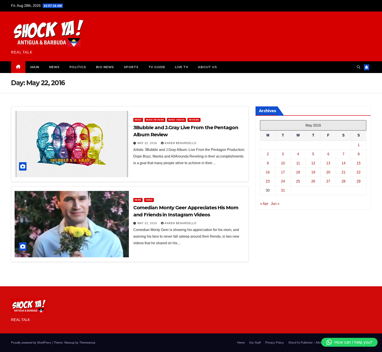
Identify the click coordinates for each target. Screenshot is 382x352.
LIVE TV (181, 67)
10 (283, 163)
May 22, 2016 (148, 143)
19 (313, 172)
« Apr (264, 203)
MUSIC (138, 120)
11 (298, 163)
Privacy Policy (274, 342)
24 (283, 181)
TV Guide (156, 67)
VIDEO (149, 200)
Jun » (275, 203)
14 (344, 163)
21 (344, 172)
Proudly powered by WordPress (31, 342)
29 (359, 181)
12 (313, 163)
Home (241, 342)
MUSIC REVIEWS (155, 120)
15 (359, 163)
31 (283, 190)
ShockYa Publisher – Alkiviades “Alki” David (316, 342)
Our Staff (255, 342)
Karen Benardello (180, 143)
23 (268, 181)
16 (268, 172)
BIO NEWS (105, 67)
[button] (358, 67)
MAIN (34, 67)
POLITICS (77, 67)
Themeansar (87, 342)
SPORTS (131, 67)
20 (328, 172)
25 (298, 181)
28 (344, 181)
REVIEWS (194, 120)
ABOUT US (207, 67)
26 (313, 181)
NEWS (54, 67)
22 (359, 172)
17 (283, 172)
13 (328, 163)
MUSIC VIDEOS (176, 120)
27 (328, 181)
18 (298, 172)
